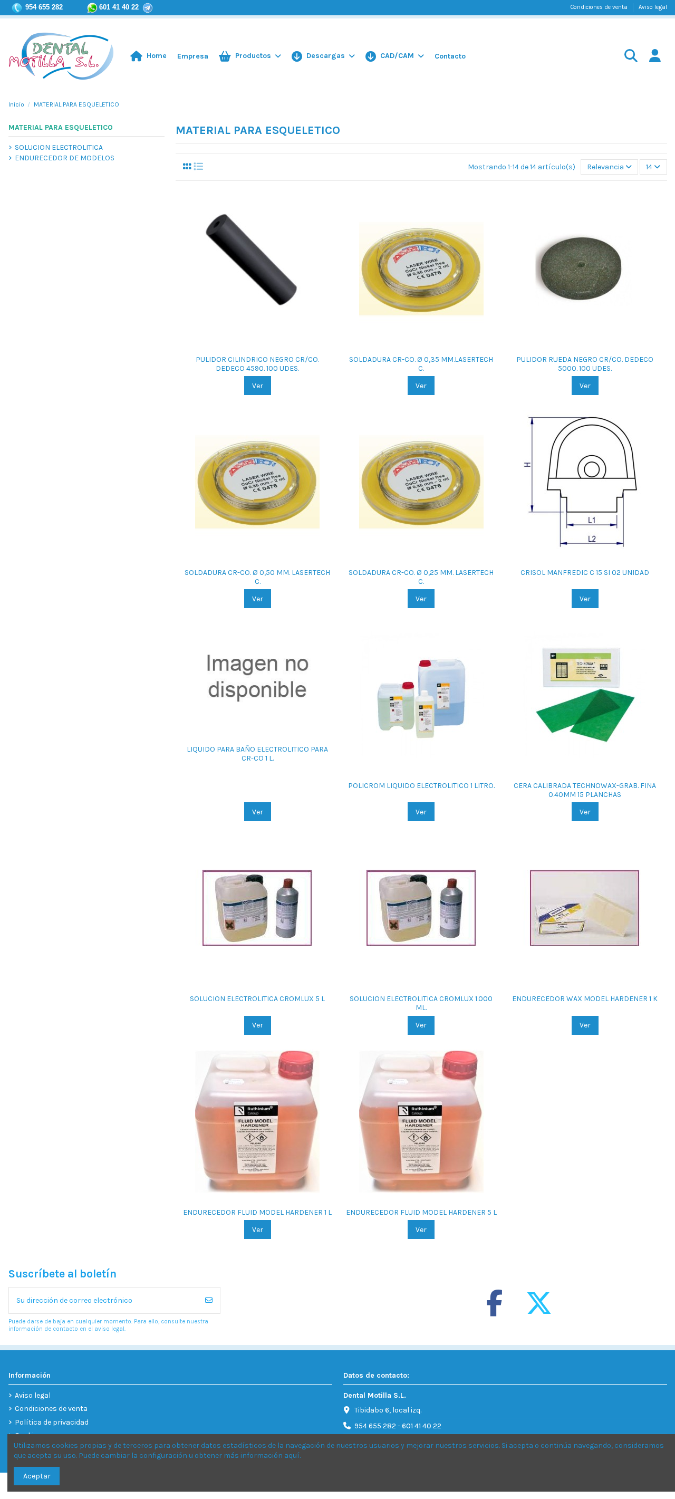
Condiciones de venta (600, 7)
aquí (292, 1455)
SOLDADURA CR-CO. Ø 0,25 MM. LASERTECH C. (421, 577)
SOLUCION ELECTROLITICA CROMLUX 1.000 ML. (421, 1003)
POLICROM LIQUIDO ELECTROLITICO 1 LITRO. (421, 785)
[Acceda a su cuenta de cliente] (655, 57)
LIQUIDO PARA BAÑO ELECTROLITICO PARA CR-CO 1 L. (257, 754)
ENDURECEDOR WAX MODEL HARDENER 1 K (585, 998)
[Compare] (249, 345)
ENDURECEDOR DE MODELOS (64, 157)
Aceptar (37, 1476)
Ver (257, 385)
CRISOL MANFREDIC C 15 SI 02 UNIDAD (584, 572)
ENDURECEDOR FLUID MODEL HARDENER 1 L (257, 1212)
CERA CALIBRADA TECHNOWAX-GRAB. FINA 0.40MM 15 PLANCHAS (585, 790)
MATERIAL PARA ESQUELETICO (60, 127)
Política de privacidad (52, 1422)
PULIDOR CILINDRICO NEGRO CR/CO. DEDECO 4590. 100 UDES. (257, 364)
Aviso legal (653, 7)
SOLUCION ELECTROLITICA (59, 147)
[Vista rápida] (265, 345)
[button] (394, 56)
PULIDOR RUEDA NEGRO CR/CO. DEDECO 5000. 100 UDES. (584, 364)
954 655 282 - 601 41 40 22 (397, 1425)
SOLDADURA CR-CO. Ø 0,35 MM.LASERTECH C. (421, 364)
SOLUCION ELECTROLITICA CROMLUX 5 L (257, 998)
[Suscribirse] (209, 1300)
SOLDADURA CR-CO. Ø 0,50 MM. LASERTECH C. (257, 577)
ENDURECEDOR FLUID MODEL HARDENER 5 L (421, 1212)
